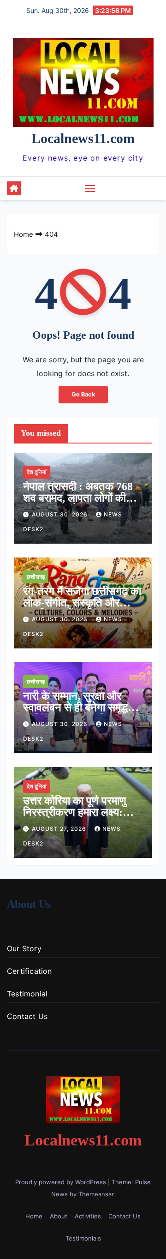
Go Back (83, 394)
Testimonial (27, 993)
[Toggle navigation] (90, 188)
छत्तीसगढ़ (36, 576)
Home (23, 234)
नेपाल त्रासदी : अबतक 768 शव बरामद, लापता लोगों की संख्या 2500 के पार (78, 498)
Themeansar (95, 1194)
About (58, 1216)
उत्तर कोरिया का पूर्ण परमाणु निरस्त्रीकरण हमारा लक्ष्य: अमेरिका (74, 812)
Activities (88, 1216)
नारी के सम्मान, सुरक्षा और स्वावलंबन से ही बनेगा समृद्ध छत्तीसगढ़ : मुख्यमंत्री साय (75, 707)
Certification (29, 971)
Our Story (24, 948)
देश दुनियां (37, 471)
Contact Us (27, 1016)
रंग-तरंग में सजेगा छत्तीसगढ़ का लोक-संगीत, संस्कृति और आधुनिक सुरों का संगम (82, 602)
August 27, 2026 (60, 828)
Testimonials (83, 1238)
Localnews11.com (83, 138)
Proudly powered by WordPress (61, 1182)
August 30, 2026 (60, 514)
